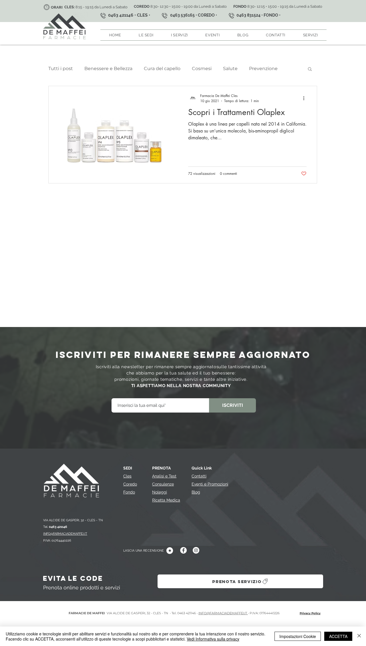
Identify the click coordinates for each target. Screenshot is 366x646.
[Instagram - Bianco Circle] (196, 550)
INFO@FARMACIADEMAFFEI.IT (223, 613)
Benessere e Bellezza (108, 68)
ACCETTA (338, 636)
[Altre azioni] (305, 98)
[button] (146, 35)
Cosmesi (202, 68)
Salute (230, 68)
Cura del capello (162, 68)
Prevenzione (263, 68)
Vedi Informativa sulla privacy (213, 639)
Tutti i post (60, 68)
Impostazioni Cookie (297, 636)
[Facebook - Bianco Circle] (183, 550)
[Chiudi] (359, 636)
